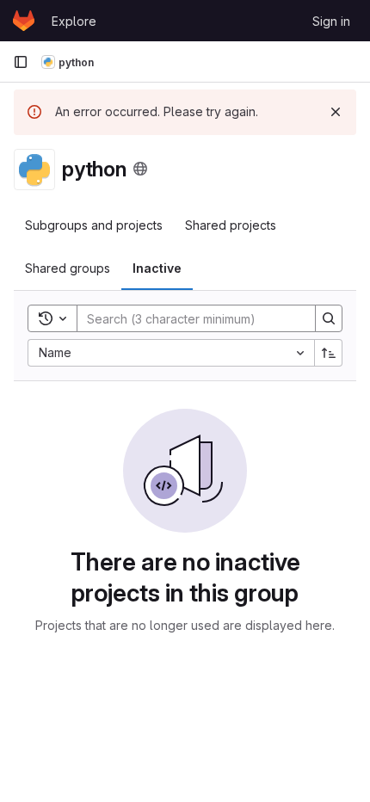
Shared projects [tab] (230, 225)
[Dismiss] (335, 112)
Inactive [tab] (157, 268)
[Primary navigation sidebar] (20, 62)
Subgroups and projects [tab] (94, 225)
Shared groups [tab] (67, 268)
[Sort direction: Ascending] (328, 353)
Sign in (331, 21)
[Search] (328, 318)
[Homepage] (23, 20)
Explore (74, 21)
